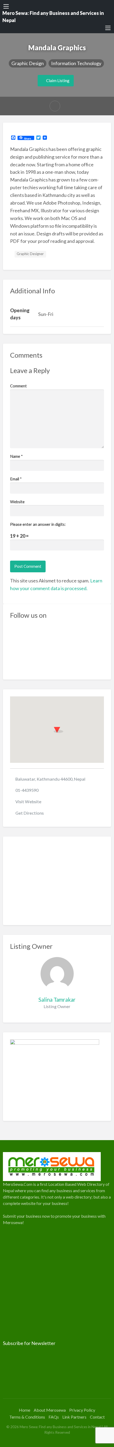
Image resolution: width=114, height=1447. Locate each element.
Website (17, 501)
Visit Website (28, 801)
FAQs (54, 1416)
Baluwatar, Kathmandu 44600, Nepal (50, 778)
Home (24, 1409)
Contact (97, 1416)
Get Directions (29, 812)
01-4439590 (26, 790)
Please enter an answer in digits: (38, 524)
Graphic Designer (30, 254)
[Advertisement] (57, 881)
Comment (18, 385)
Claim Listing (57, 80)
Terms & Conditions (27, 1416)
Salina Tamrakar (57, 999)
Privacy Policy (82, 1409)
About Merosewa (50, 1409)
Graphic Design (27, 63)
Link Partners (74, 1416)
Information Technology (76, 63)
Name (16, 456)
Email (16, 478)
